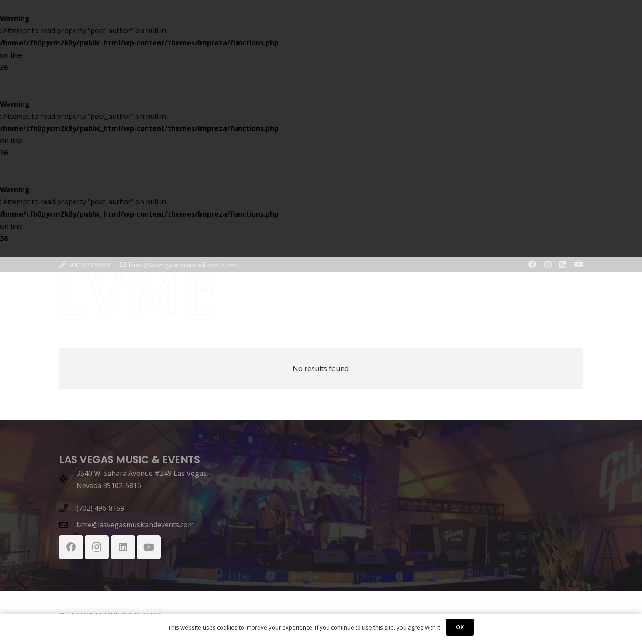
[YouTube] (578, 264)
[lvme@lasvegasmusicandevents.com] (67, 524)
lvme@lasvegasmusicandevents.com (135, 525)
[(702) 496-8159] (67, 508)
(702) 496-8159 (100, 508)
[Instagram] (548, 264)
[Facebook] (532, 264)
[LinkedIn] (562, 264)
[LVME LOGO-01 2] (137, 294)
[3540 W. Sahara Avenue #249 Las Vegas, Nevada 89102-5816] (67, 479)
